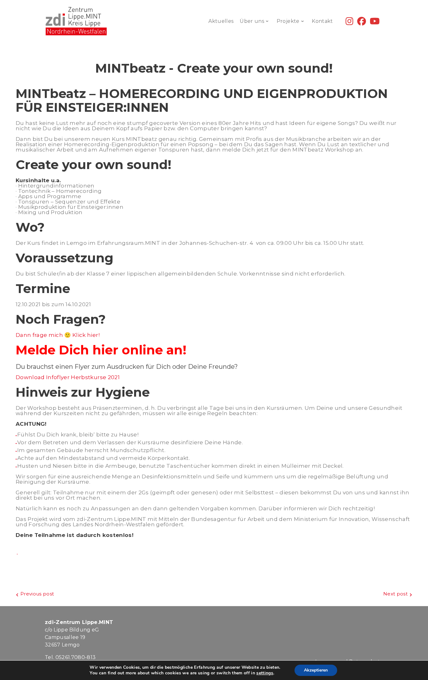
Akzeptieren (316, 670)
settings (264, 673)
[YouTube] (375, 23)
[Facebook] (361, 23)
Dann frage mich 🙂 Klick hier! (58, 335)
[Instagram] (349, 23)
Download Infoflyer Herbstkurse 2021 (68, 377)
